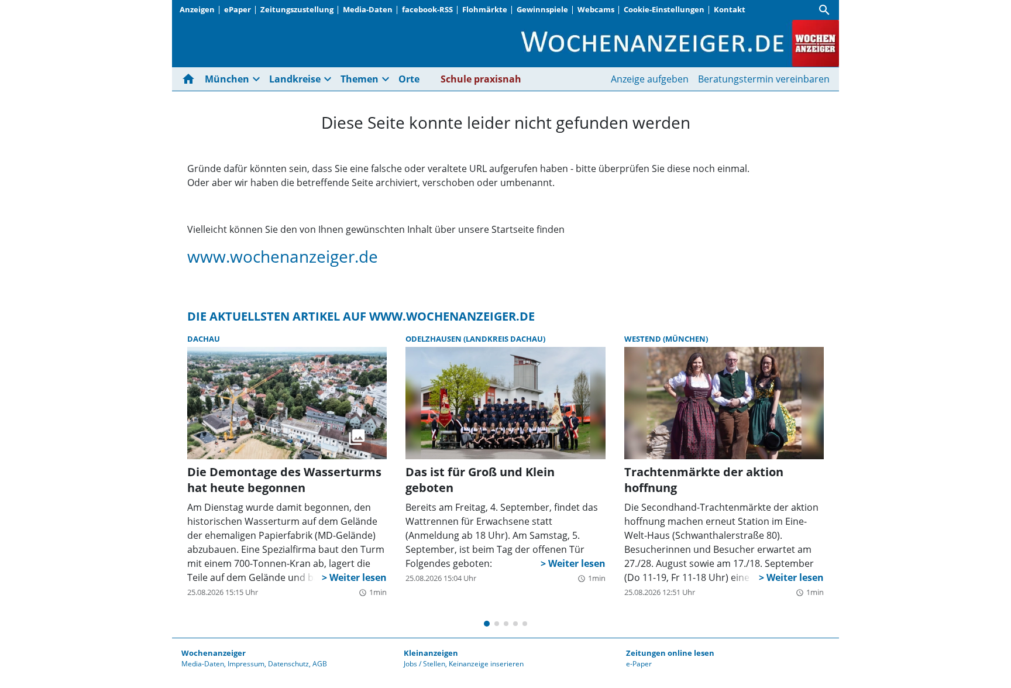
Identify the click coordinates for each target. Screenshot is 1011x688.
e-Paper (639, 664)
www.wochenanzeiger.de (282, 256)
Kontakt (729, 9)
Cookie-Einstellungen (664, 9)
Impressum (246, 664)
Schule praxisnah (481, 79)
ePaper (237, 9)
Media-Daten (368, 9)
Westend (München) (666, 338)
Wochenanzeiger (213, 653)
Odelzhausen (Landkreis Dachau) (475, 338)
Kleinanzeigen (431, 653)
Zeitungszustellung (296, 9)
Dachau (203, 338)
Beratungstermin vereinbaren (764, 79)
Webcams (595, 9)
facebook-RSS (427, 9)
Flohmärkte (484, 9)
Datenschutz (288, 664)
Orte (408, 79)
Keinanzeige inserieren (486, 664)
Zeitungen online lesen (670, 653)
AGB (319, 664)
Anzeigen (197, 9)
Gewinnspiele (542, 9)
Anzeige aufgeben (650, 79)
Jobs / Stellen (424, 664)
